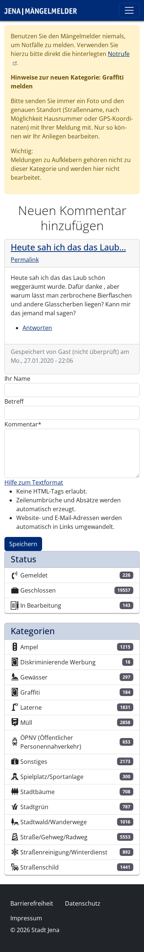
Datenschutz (82, 903)
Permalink (25, 260)
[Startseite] (43, 10)
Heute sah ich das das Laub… (68, 247)
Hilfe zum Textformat (33, 482)
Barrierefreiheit (31, 903)
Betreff (14, 401)
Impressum (26, 918)
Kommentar (21, 424)
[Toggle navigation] (129, 10)
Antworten (37, 328)
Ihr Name (17, 379)
